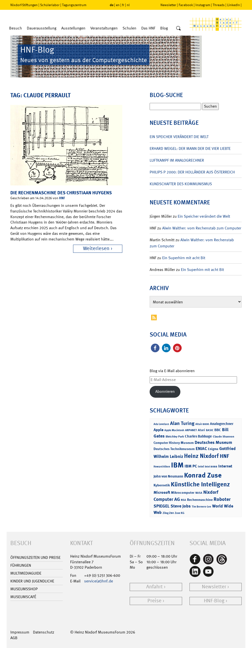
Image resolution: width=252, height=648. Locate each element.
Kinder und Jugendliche (32, 581)
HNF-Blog (214, 600)
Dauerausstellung (41, 28)
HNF (62, 198)
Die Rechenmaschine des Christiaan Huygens (61, 193)
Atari (201, 430)
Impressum (19, 632)
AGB (13, 637)
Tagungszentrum (74, 5)
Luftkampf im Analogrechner (177, 160)
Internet (225, 466)
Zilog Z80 (168, 513)
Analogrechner (221, 423)
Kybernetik (162, 485)
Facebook (186, 5)
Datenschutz (43, 632)
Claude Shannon (223, 436)
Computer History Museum (174, 442)
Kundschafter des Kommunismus (181, 183)
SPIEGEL (162, 506)
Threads (219, 5)
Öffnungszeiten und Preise (35, 557)
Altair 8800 (202, 424)
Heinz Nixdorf (201, 456)
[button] (155, 348)
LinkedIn (233, 5)
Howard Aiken (162, 466)
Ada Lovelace (161, 424)
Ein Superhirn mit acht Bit (183, 257)
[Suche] (178, 28)
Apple (158, 429)
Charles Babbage (198, 436)
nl (128, 5)
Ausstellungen (73, 28)
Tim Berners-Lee (201, 506)
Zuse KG (179, 513)
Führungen (20, 565)
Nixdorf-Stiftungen (24, 5)
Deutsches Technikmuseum (174, 448)
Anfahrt (154, 586)
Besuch (15, 28)
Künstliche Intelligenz (200, 484)
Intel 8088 (211, 466)
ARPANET (191, 430)
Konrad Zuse (202, 475)
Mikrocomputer (182, 492)
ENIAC (201, 448)
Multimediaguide (25, 573)
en (118, 5)
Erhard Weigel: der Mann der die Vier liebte (190, 148)
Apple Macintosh (174, 430)
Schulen (129, 28)
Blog (164, 28)
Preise (154, 600)
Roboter (222, 499)
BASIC (209, 430)
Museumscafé (23, 596)
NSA (183, 500)
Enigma (213, 449)
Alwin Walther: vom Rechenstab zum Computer (201, 228)
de (111, 4)
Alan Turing (182, 423)
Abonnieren (165, 391)
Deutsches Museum (213, 442)
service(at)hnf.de (98, 581)
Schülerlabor (50, 5)
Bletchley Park (175, 436)
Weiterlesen (96, 248)
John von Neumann (168, 476)
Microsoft (162, 492)
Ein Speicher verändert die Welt (179, 136)
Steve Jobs (181, 506)
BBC (217, 429)
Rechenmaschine (200, 499)
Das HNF (148, 28)
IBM (177, 465)
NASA (198, 493)
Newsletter (168, 5)
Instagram (202, 5)
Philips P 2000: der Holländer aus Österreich (192, 172)
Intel (201, 466)
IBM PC (191, 466)
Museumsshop (24, 589)
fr (123, 5)
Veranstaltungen (104, 28)
